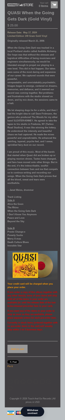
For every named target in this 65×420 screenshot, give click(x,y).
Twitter (10, 381)
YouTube (29, 381)
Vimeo (36, 381)
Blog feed (10, 388)
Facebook (16, 381)
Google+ (23, 381)
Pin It (10, 366)
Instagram (42, 381)
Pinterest (48, 381)
